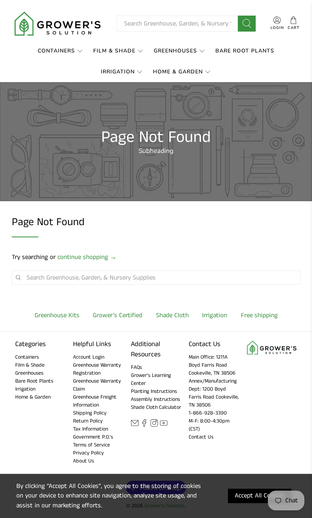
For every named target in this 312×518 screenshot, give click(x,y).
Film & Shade (114, 50)
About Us (83, 461)
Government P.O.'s (93, 437)
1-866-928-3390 (208, 413)
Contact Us (201, 437)
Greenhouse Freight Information (94, 401)
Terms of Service (91, 445)
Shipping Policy (90, 413)
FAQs (136, 367)
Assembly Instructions (155, 399)
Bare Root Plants (244, 50)
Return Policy (88, 421)
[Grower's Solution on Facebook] (144, 425)
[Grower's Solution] (58, 24)
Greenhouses (175, 50)
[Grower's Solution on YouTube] (163, 425)
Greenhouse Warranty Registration (97, 369)
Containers (56, 50)
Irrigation (118, 71)
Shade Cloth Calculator (156, 407)
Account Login (88, 357)
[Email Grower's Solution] (134, 425)
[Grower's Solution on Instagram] (154, 425)
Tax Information (90, 429)
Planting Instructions (154, 391)
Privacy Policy (88, 453)
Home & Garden (178, 71)
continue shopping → (86, 257)
